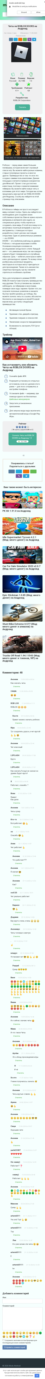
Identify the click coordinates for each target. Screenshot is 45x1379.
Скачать (22, 107)
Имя (4, 1297)
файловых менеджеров (19, 399)
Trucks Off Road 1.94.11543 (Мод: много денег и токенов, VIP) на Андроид (21, 658)
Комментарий (8, 1306)
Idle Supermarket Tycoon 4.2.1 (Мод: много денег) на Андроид (20, 538)
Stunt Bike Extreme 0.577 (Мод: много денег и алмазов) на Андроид (20, 627)
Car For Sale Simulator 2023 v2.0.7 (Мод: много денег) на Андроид (21, 567)
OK (37, 1376)
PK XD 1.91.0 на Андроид (16, 510)
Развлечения (21, 36)
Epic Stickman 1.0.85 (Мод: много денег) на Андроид (21, 596)
